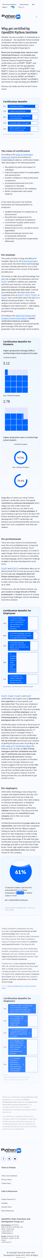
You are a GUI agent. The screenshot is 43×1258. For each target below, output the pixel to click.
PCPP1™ (14, 568)
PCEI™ (34, 295)
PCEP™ (4, 282)
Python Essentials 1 (30, 261)
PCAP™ (4, 568)
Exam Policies (24, 4)
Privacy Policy (6, 1180)
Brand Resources (7, 1211)
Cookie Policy (6, 1183)
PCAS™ (18, 696)
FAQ (33, 4)
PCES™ (4, 298)
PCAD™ (11, 696)
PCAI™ (28, 696)
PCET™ (28, 295)
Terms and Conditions (9, 4)
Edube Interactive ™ (8, 1199)
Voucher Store (6, 1207)
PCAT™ (4, 696)
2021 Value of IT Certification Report (16, 746)
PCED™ (21, 295)
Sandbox (4, 1203)
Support (4, 7)
